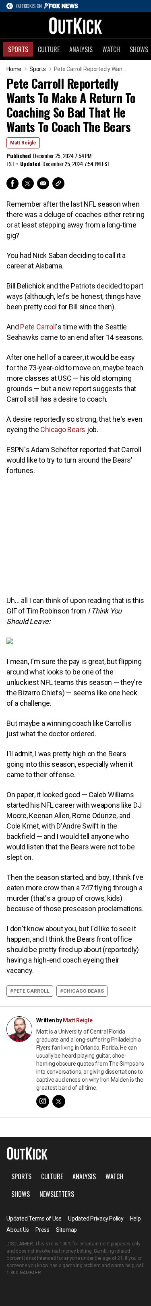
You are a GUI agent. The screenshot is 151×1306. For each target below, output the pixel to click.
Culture (49, 49)
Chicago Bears (62, 429)
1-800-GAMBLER (23, 1273)
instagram (42, 1101)
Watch (111, 49)
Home (13, 69)
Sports (18, 49)
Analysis (81, 49)
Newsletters (56, 1194)
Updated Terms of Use (34, 1218)
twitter (58, 1101)
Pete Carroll (38, 327)
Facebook (12, 183)
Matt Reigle (23, 143)
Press (42, 1230)
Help (135, 1218)
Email (43, 183)
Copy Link (58, 183)
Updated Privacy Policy (96, 1218)
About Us (17, 1230)
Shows (20, 1194)
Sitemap (66, 1230)
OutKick (75, 25)
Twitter (28, 183)
